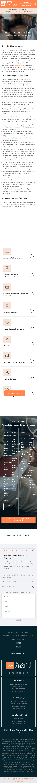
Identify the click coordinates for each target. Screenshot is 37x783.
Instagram (24, 673)
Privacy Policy (28, 771)
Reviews (24, 636)
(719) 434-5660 (20, 706)
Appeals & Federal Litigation (13, 258)
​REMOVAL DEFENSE (8, 586)
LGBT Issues (7, 346)
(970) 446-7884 (20, 721)
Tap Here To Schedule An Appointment (18, 780)
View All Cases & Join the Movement (18, 520)
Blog (31, 636)
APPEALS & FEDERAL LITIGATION (15, 551)
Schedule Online (26, 5)
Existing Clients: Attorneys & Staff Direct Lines (18, 731)
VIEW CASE (8, 507)
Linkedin (17, 673)
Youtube (20, 673)
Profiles (11, 632)
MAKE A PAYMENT (17, 653)
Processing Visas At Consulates (14, 362)
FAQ (17, 636)
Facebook (10, 673)
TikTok (27, 673)
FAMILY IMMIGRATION (9, 582)
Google (13, 673)
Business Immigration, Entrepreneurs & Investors (12, 275)
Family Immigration (10, 312)
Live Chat (26, 2)
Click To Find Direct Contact (18, 12)
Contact (22, 639)
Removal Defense (9, 379)
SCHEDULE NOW (14, 393)
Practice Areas (22, 632)
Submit (18, 620)
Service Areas (8, 636)
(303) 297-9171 (23, 10)
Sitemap (29, 769)
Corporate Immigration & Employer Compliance (15, 294)
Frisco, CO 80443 (19, 718)
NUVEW (7, 771)
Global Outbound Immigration (13, 329)
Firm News (13, 639)
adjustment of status (15, 86)
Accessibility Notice (17, 771)
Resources (22, 769)
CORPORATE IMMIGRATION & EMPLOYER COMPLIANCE (15, 576)
